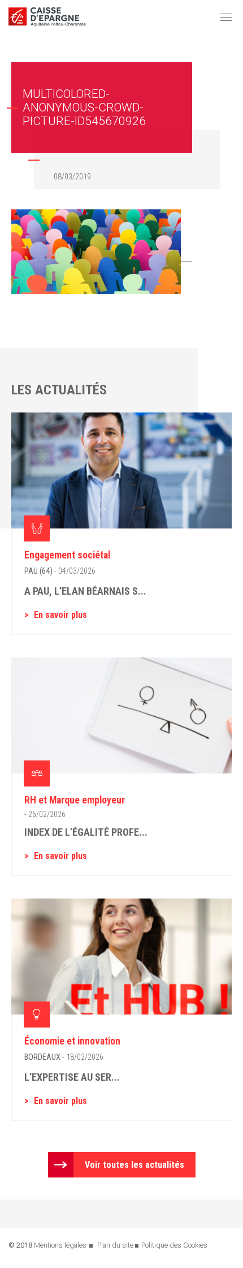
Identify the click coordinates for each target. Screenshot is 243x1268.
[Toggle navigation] (226, 17)
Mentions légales (60, 1245)
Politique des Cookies (174, 1245)
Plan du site (115, 1245)
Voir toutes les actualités (134, 1164)
